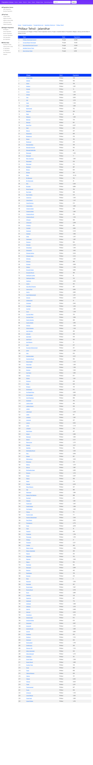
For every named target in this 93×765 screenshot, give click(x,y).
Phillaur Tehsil (60, 25)
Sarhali (28, 631)
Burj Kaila (28, 192)
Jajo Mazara (29, 342)
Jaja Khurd (29, 339)
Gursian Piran (29, 317)
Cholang (28, 225)
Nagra (27, 478)
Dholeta (28, 264)
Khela (27, 384)
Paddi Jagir (29, 503)
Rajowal (28, 559)
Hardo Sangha (30, 320)
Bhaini (27, 139)
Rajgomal (28, 556)
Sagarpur (28, 598)
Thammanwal (29, 687)
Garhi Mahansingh (31, 295)
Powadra (28, 542)
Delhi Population (7, 9)
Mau (27, 453)
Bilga (27, 175)
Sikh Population (6, 37)
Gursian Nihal (29, 314)
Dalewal (28, 234)
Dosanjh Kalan (30, 270)
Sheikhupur (29, 645)
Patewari (5, 54)
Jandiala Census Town (28, 48)
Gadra (27, 284)
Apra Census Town (27, 51)
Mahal (27, 434)
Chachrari (28, 197)
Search (74, 2)
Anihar (28, 92)
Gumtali (28, 309)
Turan (27, 690)
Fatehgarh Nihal (30, 278)
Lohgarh (28, 428)
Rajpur (28, 562)
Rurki (27, 592)
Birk (27, 183)
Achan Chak (29, 78)
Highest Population (7, 24)
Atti (27, 100)
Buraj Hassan (29, 189)
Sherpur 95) (29, 648)
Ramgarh (28, 567)
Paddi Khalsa (29, 506)
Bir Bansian (29, 178)
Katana (28, 375)
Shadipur (28, 634)
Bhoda (28, 170)
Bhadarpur (29, 136)
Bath (27, 128)
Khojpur (28, 387)
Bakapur (28, 117)
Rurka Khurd (29, 590)
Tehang (28, 681)
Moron (28, 467)
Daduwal (28, 231)
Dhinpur (28, 261)
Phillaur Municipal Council (29, 40)
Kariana (28, 370)
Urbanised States (7, 22)
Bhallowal (28, 142)
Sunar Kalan (29, 659)
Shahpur (28, 637)
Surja (27, 668)
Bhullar (28, 172)
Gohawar (28, 303)
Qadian (28, 545)
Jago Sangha (29, 331)
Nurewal (28, 498)
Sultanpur (28, 656)
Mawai (28, 456)
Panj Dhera (29, 520)
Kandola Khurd (30, 359)
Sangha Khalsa (30, 620)
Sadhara (28, 595)
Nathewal (28, 492)
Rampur (28, 570)
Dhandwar (29, 247)
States (20, 2)
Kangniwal (29, 367)
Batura (28, 131)
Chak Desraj (29, 200)
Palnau (28, 512)
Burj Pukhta (29, 195)
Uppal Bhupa (29, 695)
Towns (33, 2)
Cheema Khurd (30, 214)
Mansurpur (29, 442)
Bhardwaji (28, 161)
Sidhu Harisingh (30, 651)
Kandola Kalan (30, 356)
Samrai (28, 609)
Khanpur (28, 381)
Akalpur (28, 86)
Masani (28, 445)
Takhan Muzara (30, 673)
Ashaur (28, 94)
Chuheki (28, 228)
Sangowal (28, 623)
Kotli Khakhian (30, 398)
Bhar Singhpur (30, 158)
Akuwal (28, 89)
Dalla (27, 236)
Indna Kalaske (29, 328)
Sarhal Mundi (29, 629)
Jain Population (6, 39)
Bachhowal (29, 108)
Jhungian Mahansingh (32, 348)
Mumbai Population (7, 11)
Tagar (27, 670)
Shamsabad (29, 642)
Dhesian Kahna (30, 253)
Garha (27, 292)
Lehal (27, 425)
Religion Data (39, 2)
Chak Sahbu (29, 206)
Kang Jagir (29, 364)
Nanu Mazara (29, 487)
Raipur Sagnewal (30, 551)
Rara (27, 578)
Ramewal (28, 565)
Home (16, 2)
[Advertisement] (54, 15)
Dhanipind (29, 250)
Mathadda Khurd (30, 451)
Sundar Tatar (29, 665)
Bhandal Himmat (30, 147)
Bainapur (28, 111)
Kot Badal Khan (30, 392)
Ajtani (27, 83)
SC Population (6, 48)
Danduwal (29, 239)
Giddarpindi (29, 300)
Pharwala (28, 537)
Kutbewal (28, 400)
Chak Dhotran (29, 203)
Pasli (27, 528)
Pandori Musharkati (31, 517)
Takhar (28, 676)
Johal (27, 350)
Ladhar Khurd (29, 406)
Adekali (28, 80)
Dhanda (28, 245)
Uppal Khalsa (29, 701)
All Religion (5, 29)
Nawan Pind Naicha (31, 495)
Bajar (27, 114)
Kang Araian (29, 361)
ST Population (6, 50)
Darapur (28, 242)
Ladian (28, 409)
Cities (29, 2)
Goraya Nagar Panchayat (29, 42)
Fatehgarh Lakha (30, 275)
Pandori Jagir (29, 514)
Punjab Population (27, 25)
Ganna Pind (29, 289)
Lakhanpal (29, 412)
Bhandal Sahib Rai (30, 150)
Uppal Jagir (29, 698)
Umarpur (28, 693)
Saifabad (28, 604)
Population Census (7, 2)
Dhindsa (28, 259)
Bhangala (28, 153)
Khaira (28, 378)
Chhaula (28, 220)
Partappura (29, 523)
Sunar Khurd (29, 662)
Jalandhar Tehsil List (50, 25)
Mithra (28, 464)
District (25, 2)
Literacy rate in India (8, 46)
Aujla (27, 103)
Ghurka (28, 297)
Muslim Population (7, 33)
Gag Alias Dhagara (31, 286)
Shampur (28, 640)
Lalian (27, 414)
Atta (27, 97)
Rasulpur (28, 581)
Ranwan (28, 576)
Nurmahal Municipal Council (30, 45)
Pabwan (28, 501)
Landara (28, 417)
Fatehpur (28, 281)
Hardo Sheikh (29, 323)
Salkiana (28, 606)
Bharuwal (28, 164)
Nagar (27, 476)
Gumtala (28, 306)
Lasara (28, 423)
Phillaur (28, 540)
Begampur (29, 133)
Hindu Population (7, 31)
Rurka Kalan (29, 587)
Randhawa (29, 573)
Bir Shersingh (29, 181)
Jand (27, 345)
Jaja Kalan (28, 336)
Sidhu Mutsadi (30, 654)
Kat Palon (28, 373)
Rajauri (28, 553)
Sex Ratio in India (7, 44)
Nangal (28, 484)
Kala (27, 353)
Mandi (28, 439)
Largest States (6, 16)
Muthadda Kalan (30, 470)
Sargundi (28, 626)
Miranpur (28, 462)
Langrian (28, 420)
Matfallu (28, 448)
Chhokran (28, 222)
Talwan (28, 679)
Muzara (28, 473)
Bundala (28, 186)
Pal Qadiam (29, 509)
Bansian (28, 119)
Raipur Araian (29, 548)
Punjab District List (38, 25)
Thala (27, 684)
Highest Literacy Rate (8, 20)
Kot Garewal (29, 395)
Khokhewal (29, 389)
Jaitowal (28, 334)
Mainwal (28, 437)
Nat (27, 489)
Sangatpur (29, 615)
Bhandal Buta (29, 144)
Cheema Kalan (30, 208)
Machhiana (29, 431)
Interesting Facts (48, 2)
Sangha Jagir (29, 617)
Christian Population (8, 35)
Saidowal (28, 601)
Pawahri (28, 531)
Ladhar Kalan (29, 403)
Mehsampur (29, 459)
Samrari (28, 612)
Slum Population (7, 52)
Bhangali (28, 156)
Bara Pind (28, 125)
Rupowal (28, 584)
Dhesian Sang (29, 256)
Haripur (28, 325)
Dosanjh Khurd (30, 272)
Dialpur (28, 267)
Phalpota (28, 534)
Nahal (27, 481)
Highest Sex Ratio (7, 18)
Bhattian (28, 167)
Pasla (27, 526)
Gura (27, 311)
